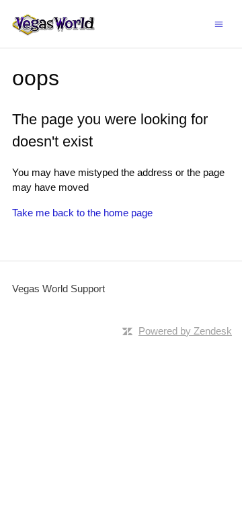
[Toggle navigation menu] (218, 23)
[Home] (53, 23)
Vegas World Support (58, 288)
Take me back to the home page (82, 212)
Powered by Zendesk (185, 331)
